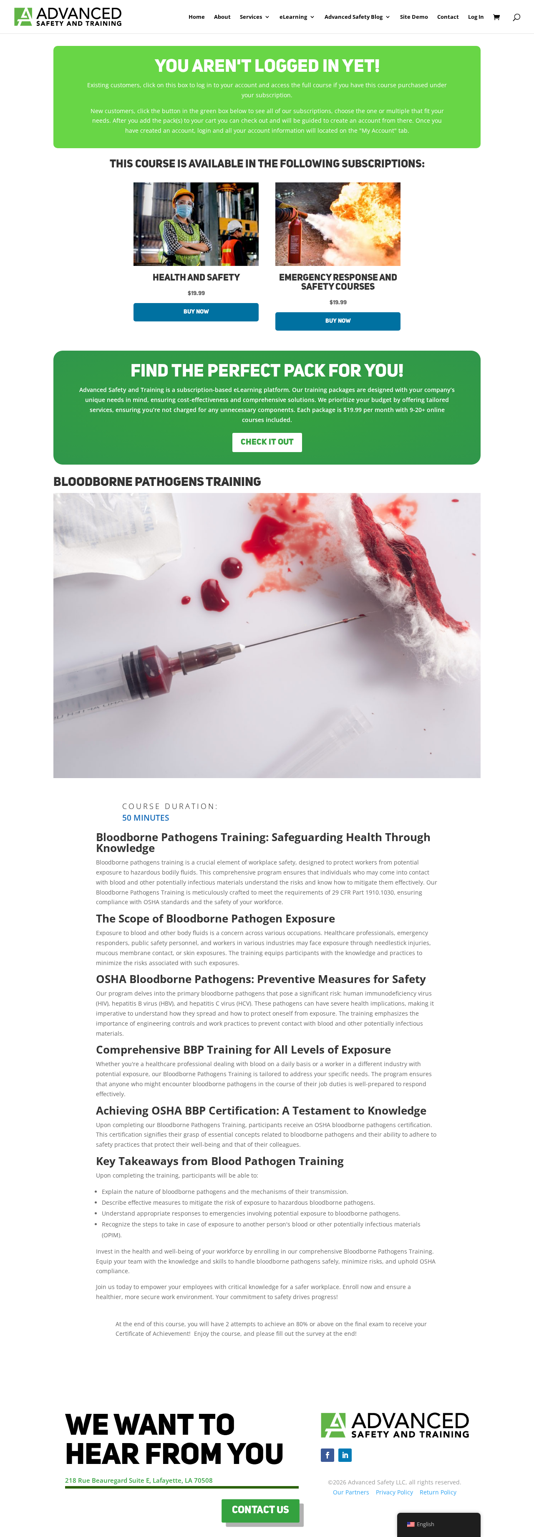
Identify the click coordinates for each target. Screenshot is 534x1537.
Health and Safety (196, 278)
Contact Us (260, 1511)
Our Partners (351, 1492)
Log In (476, 17)
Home (197, 17)
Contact (448, 17)
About (222, 17)
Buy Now (196, 312)
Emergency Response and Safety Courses (338, 282)
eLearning (293, 17)
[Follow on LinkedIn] (345, 1455)
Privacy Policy (394, 1492)
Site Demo (414, 17)
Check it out (267, 442)
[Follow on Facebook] (327, 1455)
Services (251, 17)
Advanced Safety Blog (354, 17)
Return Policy (438, 1492)
